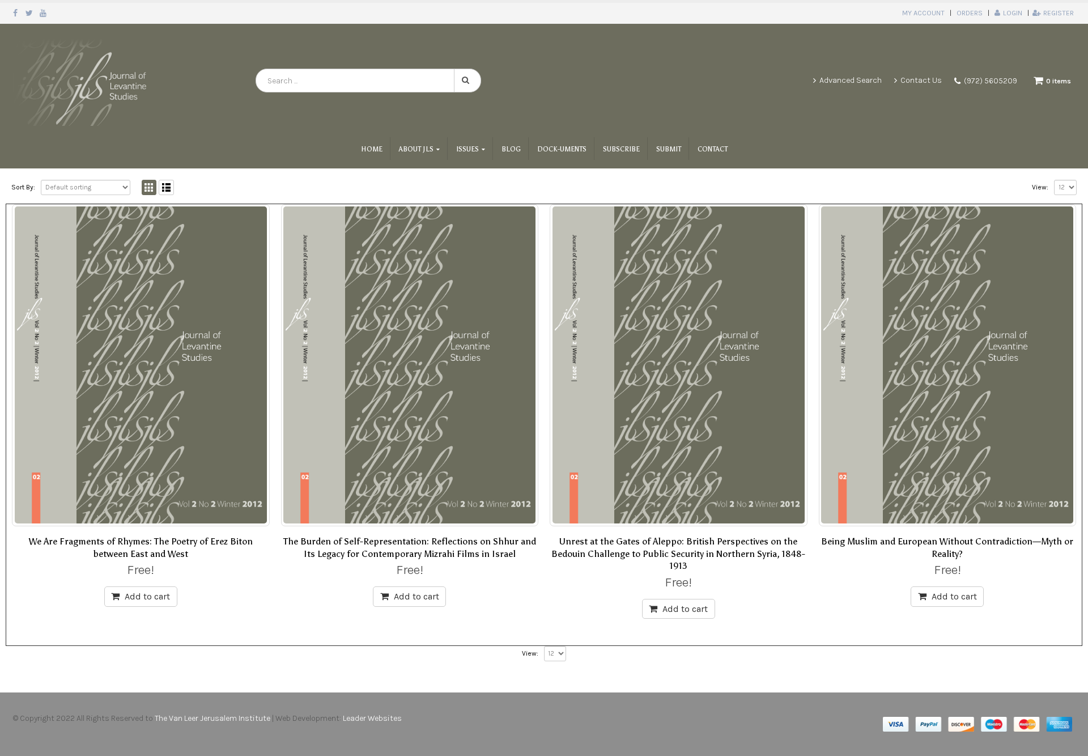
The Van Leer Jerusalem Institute (212, 718)
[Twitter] (30, 13)
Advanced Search (850, 80)
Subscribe (621, 149)
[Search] (467, 80)
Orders (970, 13)
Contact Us (921, 80)
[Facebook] (15, 13)
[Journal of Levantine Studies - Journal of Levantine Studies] (82, 80)
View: (1040, 187)
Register (1058, 13)
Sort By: (23, 187)
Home (371, 149)
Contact (713, 149)
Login (1012, 13)
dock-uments (561, 149)
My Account (923, 13)
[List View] (166, 187)
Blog (511, 149)
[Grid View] (149, 187)
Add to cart (147, 596)
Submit (668, 149)
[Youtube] (43, 13)
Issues (467, 149)
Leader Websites (373, 718)
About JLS (416, 149)
